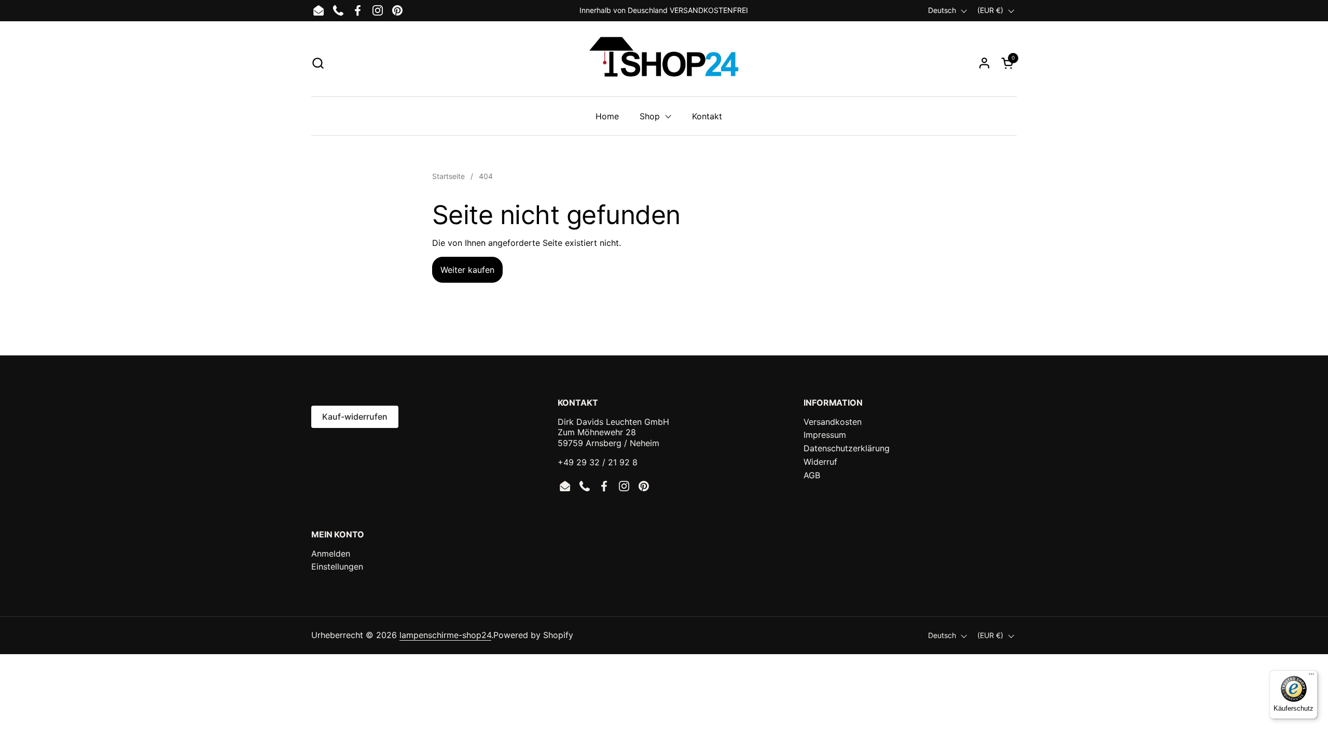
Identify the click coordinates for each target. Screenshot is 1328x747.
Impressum (825, 435)
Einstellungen (337, 566)
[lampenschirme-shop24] (663, 63)
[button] (317, 63)
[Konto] (984, 63)
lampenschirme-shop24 (445, 635)
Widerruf (820, 462)
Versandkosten (833, 422)
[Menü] (1311, 676)
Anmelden (330, 553)
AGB (812, 475)
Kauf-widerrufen (355, 416)
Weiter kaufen (467, 270)
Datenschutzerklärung (847, 448)
